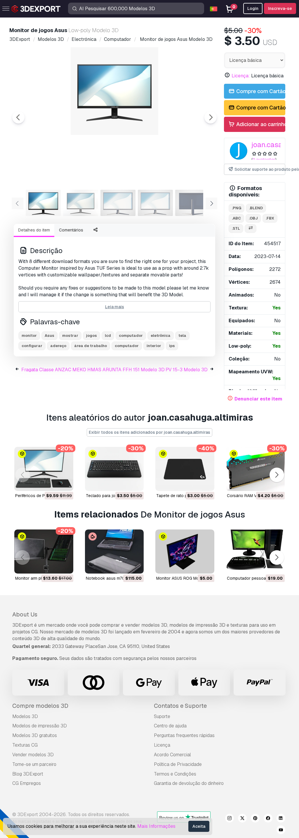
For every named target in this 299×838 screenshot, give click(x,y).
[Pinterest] (255, 819)
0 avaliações (264, 159)
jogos (91, 335)
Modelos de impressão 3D (39, 726)
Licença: (241, 76)
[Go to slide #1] (43, 203)
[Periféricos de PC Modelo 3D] (43, 469)
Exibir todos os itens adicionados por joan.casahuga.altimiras (149, 432)
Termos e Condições (175, 774)
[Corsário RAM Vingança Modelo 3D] (255, 469)
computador (127, 345)
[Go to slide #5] (192, 203)
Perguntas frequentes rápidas (184, 735)
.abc (236, 218)
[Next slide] (210, 117)
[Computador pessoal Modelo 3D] (255, 551)
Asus (49, 335)
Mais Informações (156, 826)
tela (182, 335)
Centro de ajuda (170, 726)
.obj (253, 218)
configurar (32, 345)
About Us (24, 614)
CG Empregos (26, 783)
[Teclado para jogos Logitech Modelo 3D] (114, 469)
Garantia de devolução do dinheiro (189, 783)
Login (252, 8)
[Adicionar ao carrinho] (53, 483)
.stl (236, 228)
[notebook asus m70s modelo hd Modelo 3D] (114, 551)
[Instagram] (229, 819)
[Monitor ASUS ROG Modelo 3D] (184, 551)
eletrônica (161, 335)
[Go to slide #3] (117, 203)
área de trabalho (90, 345)
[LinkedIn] (281, 819)
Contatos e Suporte (180, 706)
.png (236, 207)
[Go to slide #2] (80, 203)
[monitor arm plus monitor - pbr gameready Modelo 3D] (43, 551)
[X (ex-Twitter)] (242, 819)
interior (154, 345)
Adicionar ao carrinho (260, 124)
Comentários (71, 230)
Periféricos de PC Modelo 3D (42, 495)
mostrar (70, 335)
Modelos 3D (25, 716)
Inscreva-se (280, 8)
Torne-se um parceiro (34, 764)
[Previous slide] (18, 117)
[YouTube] (281, 831)
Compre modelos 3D (40, 706)
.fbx (270, 218)
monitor (29, 335)
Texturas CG (25, 745)
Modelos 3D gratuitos (34, 735)
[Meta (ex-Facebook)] (268, 819)
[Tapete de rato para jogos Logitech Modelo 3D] (184, 469)
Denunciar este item (258, 399)
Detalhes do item (34, 230)
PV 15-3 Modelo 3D (187, 370)
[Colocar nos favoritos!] (65, 483)
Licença (162, 745)
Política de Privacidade (178, 764)
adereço (58, 345)
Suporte (162, 716)
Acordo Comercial (172, 755)
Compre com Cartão (260, 91)
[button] (277, 475)
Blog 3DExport (27, 774)
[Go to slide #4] (155, 203)
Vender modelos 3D (33, 755)
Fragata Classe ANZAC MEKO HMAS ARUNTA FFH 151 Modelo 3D (93, 370)
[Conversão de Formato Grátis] (250, 228)
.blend (256, 207)
